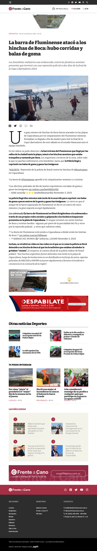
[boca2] (48, 98)
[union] (55, 335)
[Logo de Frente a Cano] (19, 8)
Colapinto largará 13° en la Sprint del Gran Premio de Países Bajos (74, 351)
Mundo (67, 400)
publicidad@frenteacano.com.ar (76, 508)
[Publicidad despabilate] (48, 303)
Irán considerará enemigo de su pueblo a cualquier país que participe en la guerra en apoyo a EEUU (76, 394)
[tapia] (14, 351)
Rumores (12, 525)
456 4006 (83, 514)
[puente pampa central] (57, 428)
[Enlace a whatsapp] (69, 2)
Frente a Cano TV (42, 511)
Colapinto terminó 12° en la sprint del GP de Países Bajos (32, 335)
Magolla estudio (27, 547)
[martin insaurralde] (57, 450)
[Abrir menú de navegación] (10, 2)
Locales (12, 400)
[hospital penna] (19, 428)
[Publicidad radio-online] (28, 280)
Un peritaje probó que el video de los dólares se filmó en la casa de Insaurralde (74, 451)
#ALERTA (14, 169)
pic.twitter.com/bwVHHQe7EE (44, 189)
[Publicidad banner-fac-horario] (48, 473)
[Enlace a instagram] (83, 2)
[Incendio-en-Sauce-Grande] (49, 377)
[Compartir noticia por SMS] (26, 126)
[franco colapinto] (55, 351)
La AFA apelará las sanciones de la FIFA (31, 352)
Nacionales (12, 514)
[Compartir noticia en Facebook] (10, 126)
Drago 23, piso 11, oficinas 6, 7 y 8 (76, 517)
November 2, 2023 (63, 192)
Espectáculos (13, 531)
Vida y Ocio (12, 528)
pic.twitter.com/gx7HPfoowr (33, 235)
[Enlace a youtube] (80, 2)
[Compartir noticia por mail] (31, 126)
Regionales (42, 400)
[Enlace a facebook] (72, 2)
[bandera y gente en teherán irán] (76, 377)
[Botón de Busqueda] (87, 2)
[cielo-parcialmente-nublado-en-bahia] (21, 377)
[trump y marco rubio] (19, 450)
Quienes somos (41, 508)
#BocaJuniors (81, 169)
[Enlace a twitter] (76, 2)
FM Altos (39, 514)
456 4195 (76, 514)
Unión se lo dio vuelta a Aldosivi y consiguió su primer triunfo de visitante (74, 335)
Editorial (11, 522)
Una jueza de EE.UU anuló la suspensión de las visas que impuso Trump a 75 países (36, 451)
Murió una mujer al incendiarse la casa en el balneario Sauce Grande (48, 393)
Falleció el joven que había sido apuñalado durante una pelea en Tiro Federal (36, 428)
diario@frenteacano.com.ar (75, 511)
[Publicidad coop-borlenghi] (48, 22)
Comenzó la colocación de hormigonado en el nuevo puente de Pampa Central (74, 428)
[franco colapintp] (14, 335)
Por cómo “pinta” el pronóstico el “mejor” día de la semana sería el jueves (20, 393)
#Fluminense (27, 179)
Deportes (13, 34)
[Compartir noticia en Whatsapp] (21, 126)
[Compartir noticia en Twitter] (15, 126)
